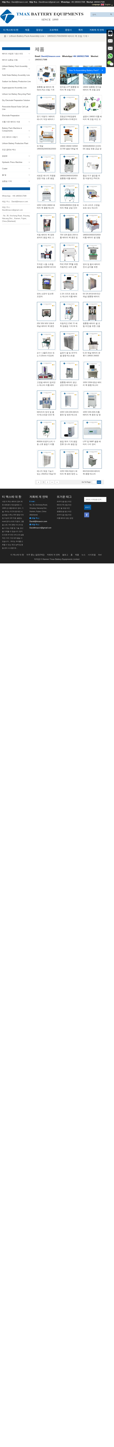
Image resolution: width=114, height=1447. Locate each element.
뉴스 (83, 555)
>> (52, 482)
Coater (4, 169)
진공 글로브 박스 (9, 150)
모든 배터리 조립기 (10, 137)
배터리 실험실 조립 (10, 60)
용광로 (5, 156)
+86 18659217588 (78, 2)
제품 (27, 30)
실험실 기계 (7, 181)
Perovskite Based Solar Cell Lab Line (15, 108)
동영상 (39, 30)
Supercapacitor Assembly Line (14, 88)
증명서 (68, 30)
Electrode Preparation (10, 116)
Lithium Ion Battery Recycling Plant (16, 94)
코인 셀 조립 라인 (63, 508)
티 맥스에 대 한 (10, 30)
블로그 (65, 555)
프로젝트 (53, 30)
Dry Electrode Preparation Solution (16, 100)
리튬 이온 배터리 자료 (11, 122)
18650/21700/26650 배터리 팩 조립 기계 (67, 36)
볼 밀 (4, 175)
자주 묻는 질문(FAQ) (35, 555)
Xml (99, 555)
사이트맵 (92, 555)
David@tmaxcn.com (20, 2)
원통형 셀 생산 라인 (64, 511)
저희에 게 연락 (97, 30)
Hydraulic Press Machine (12, 162)
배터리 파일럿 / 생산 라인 (12, 54)
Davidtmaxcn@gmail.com (49, 2)
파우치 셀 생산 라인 (64, 502)
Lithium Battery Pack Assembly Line (26, 36)
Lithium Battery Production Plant (15, 143)
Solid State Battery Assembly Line (16, 75)
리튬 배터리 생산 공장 (65, 518)
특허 (80, 30)
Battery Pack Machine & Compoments (12, 129)
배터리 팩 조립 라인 (64, 505)
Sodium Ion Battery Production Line (16, 81)
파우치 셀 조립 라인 (64, 515)
